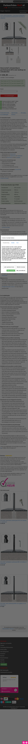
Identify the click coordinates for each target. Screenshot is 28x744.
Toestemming (6, 242)
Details (12, 242)
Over (17, 242)
